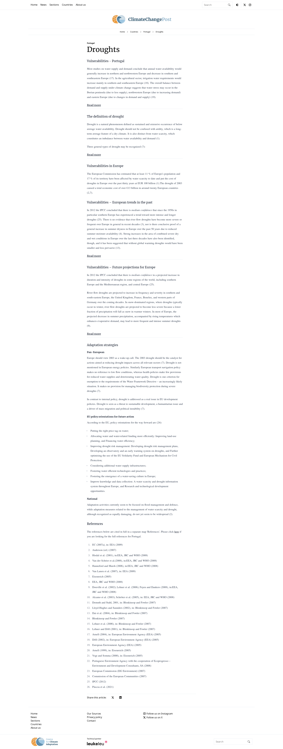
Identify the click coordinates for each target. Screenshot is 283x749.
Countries (67, 4)
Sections (54, 4)
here (176, 531)
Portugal (146, 32)
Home (34, 4)
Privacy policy (94, 717)
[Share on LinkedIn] (120, 697)
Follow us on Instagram (160, 713)
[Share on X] (113, 697)
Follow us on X (154, 717)
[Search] (229, 5)
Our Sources (94, 713)
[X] (244, 5)
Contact (91, 720)
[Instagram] (250, 5)
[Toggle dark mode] (237, 5)
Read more (94, 105)
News (43, 4)
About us (81, 4)
